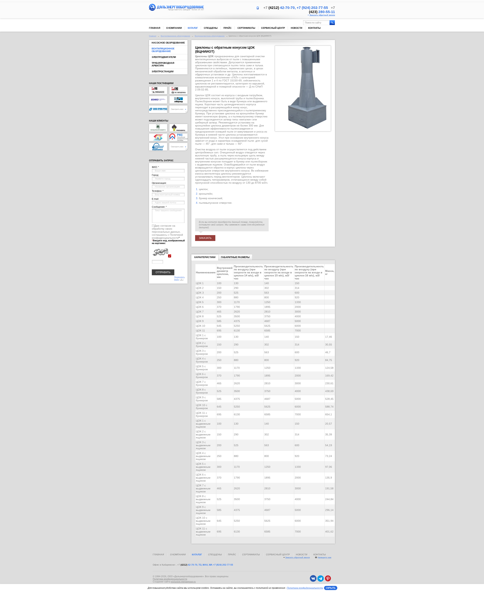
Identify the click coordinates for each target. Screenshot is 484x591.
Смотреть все (177, 109)
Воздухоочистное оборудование (210, 36)
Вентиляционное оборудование (175, 36)
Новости (296, 28)
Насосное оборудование (168, 42)
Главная (154, 28)
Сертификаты (246, 28)
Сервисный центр (273, 28)
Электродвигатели (164, 57)
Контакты (314, 28)
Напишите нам (324, 557)
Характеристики (205, 257)
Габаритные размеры (235, 257)
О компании (174, 28)
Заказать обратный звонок (322, 15)
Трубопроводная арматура (163, 64)
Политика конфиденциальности (170, 579)
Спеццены (211, 28)
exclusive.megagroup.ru (183, 581)
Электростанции (163, 71)
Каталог (193, 28)
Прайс (227, 28)
